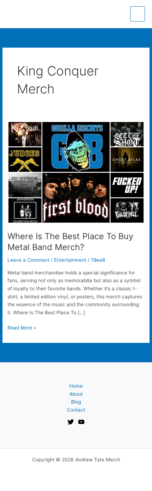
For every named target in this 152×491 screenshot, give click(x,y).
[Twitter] (71, 422)
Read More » (21, 327)
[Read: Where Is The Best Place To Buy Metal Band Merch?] (76, 172)
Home (76, 386)
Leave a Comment (28, 260)
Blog (76, 402)
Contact (76, 410)
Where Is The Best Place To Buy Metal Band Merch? (70, 241)
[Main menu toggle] (137, 14)
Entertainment (70, 260)
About (76, 394)
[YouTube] (81, 422)
